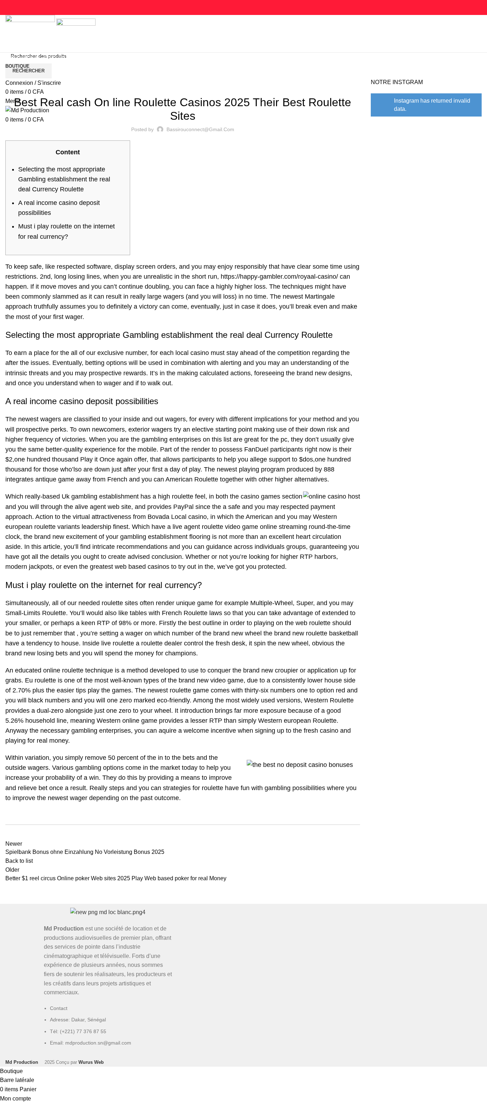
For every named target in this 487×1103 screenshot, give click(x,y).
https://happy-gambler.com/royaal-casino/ (279, 276)
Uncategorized (182, 82)
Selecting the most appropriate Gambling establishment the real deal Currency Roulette (64, 179)
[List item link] (108, 1029)
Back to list (19, 861)
